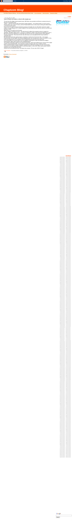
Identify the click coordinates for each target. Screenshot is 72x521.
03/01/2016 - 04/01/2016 (65, 317)
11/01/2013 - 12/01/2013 (65, 285)
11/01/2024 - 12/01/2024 (65, 433)
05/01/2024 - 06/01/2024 (65, 426)
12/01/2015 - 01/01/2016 (65, 313)
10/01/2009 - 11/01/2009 (65, 231)
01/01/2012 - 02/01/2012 (65, 261)
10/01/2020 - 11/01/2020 (65, 378)
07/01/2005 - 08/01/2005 (65, 173)
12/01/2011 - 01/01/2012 (65, 260)
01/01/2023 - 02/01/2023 (65, 408)
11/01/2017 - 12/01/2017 (65, 339)
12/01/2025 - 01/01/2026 (65, 448)
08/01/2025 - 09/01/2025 (65, 443)
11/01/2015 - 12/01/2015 (65, 312)
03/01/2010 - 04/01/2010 (65, 236)
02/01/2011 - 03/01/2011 (65, 248)
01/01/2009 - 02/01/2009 (65, 220)
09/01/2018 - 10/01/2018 (65, 350)
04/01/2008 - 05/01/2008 (65, 210)
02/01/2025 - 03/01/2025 (65, 436)
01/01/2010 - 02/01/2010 (65, 234)
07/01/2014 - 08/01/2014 (65, 294)
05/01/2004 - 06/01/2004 (65, 158)
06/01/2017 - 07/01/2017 (65, 333)
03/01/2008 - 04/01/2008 (65, 209)
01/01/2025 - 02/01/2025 (65, 435)
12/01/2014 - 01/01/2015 (65, 300)
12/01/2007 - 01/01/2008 (65, 206)
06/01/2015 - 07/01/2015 (65, 307)
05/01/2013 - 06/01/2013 (65, 279)
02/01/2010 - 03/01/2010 (65, 235)
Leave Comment (7, 50)
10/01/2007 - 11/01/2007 (65, 204)
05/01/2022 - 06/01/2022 (65, 400)
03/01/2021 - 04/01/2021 (65, 384)
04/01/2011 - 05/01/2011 (65, 251)
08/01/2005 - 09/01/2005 (65, 175)
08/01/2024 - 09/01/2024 (65, 430)
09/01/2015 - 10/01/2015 (65, 310)
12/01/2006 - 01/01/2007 (65, 193)
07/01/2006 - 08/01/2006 (65, 187)
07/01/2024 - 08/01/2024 (65, 429)
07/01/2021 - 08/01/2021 (65, 388)
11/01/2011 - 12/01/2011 (65, 259)
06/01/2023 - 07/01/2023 (65, 414)
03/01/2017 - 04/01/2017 (65, 330)
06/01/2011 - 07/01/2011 (65, 253)
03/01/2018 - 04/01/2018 (65, 344)
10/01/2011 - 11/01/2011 (65, 257)
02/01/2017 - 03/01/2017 (65, 329)
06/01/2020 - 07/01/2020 (65, 374)
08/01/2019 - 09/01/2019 (65, 363)
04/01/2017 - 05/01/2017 (65, 331)
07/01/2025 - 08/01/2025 (65, 442)
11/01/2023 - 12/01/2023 (65, 420)
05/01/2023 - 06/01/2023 (65, 413)
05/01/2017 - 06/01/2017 (65, 332)
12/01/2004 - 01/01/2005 (65, 166)
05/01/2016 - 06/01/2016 (65, 319)
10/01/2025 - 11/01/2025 (65, 445)
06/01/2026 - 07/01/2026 (65, 454)
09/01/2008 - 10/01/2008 (65, 216)
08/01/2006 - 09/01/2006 (65, 188)
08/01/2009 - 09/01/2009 (65, 228)
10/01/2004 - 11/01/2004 (65, 163)
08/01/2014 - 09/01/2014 (65, 295)
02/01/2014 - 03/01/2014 (65, 289)
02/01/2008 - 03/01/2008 (65, 208)
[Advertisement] (45, 9)
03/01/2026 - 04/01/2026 (65, 451)
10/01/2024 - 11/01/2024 (65, 432)
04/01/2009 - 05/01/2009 (65, 224)
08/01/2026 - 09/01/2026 (65, 457)
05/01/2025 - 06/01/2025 (65, 440)
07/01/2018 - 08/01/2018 (65, 348)
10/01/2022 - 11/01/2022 (65, 405)
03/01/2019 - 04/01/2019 (65, 357)
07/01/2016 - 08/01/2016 (65, 321)
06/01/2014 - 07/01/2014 (65, 293)
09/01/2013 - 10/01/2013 (65, 283)
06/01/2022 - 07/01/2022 (65, 401)
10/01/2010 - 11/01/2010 (65, 244)
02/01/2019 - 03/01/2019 (65, 356)
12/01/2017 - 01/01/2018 (65, 340)
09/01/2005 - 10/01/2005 (65, 176)
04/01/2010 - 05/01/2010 (65, 237)
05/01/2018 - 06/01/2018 (65, 346)
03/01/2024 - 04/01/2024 (65, 424)
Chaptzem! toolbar (53, 13)
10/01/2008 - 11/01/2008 (65, 217)
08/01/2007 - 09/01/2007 (65, 201)
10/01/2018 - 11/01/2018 (65, 351)
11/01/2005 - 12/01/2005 (65, 178)
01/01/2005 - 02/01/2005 (65, 167)
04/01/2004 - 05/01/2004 (65, 157)
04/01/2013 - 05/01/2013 (65, 278)
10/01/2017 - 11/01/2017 (65, 338)
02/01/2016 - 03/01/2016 (65, 316)
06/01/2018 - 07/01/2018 (65, 347)
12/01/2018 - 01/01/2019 (65, 354)
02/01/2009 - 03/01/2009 (65, 222)
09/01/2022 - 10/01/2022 (65, 404)
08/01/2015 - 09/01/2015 (65, 309)
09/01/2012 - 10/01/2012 (65, 270)
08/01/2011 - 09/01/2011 (65, 255)
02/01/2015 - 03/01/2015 (65, 302)
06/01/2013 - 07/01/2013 (65, 280)
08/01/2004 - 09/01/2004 (65, 161)
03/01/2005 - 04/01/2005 (65, 169)
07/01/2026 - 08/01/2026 (65, 455)
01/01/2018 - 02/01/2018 (65, 341)
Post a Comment (12, 54)
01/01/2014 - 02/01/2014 (65, 288)
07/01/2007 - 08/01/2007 (65, 200)
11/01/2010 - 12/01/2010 (65, 245)
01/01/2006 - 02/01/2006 (65, 180)
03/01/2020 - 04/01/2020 (65, 370)
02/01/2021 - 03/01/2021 (65, 383)
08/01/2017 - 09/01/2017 (65, 336)
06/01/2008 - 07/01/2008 (65, 213)
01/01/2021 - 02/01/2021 (65, 382)
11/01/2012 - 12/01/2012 (65, 272)
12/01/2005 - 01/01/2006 (65, 179)
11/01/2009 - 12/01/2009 (65, 232)
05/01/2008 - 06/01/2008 (65, 212)
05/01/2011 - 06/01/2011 (65, 252)
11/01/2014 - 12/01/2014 (65, 299)
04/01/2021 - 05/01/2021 (65, 385)
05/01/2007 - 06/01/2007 (65, 198)
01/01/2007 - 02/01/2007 (65, 194)
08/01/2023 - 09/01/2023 (65, 416)
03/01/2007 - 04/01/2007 (65, 196)
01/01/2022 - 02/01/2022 (65, 395)
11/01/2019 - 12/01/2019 (65, 366)
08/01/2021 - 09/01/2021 (65, 389)
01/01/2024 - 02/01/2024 (65, 422)
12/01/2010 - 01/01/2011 (65, 246)
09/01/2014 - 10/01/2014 (65, 297)
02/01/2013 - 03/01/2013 (65, 275)
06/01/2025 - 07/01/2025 (65, 441)
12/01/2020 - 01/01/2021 (65, 380)
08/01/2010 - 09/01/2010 (65, 242)
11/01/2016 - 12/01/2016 (65, 326)
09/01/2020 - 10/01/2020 (65, 377)
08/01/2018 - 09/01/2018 (65, 349)
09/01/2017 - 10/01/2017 (65, 337)
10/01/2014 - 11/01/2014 (65, 298)
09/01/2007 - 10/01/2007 (65, 203)
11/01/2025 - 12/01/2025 (65, 447)
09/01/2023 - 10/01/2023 (65, 417)
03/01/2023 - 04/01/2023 (65, 411)
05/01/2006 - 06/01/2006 (65, 185)
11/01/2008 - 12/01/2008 (65, 218)
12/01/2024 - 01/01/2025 (65, 434)
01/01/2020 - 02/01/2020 (65, 368)
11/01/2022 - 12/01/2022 (65, 406)
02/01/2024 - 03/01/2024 (65, 423)
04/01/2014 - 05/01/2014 (65, 291)
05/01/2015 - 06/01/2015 (65, 306)
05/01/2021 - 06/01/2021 (65, 386)
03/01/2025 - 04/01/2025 (65, 438)
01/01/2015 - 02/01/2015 (65, 301)
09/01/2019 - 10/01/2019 (65, 364)
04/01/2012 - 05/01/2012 (65, 264)
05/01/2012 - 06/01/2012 (65, 265)
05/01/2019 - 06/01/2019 (65, 359)
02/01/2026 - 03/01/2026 (65, 450)
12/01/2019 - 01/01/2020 (65, 367)
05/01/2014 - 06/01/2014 (65, 292)
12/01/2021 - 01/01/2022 (65, 394)
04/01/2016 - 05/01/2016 (65, 318)
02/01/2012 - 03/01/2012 (65, 262)
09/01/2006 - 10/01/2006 (65, 189)
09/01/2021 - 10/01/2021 (65, 391)
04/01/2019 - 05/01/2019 (65, 358)
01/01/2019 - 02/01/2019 (65, 355)
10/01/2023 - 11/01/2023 (65, 419)
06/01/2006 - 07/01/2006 (65, 186)
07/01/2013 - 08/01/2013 (65, 281)
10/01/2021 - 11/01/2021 (65, 392)
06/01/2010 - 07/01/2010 (65, 239)
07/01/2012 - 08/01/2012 (65, 267)
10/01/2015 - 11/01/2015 (65, 311)
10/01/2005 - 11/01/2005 (65, 177)
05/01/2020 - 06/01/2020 (65, 373)
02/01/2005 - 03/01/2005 (65, 168)
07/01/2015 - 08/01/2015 (65, 308)
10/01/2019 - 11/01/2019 (65, 365)
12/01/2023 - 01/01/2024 (65, 421)
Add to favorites (45, 13)
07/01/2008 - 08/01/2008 (65, 214)
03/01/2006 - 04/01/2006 (65, 182)
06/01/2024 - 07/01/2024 (65, 427)
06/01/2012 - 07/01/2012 (65, 266)
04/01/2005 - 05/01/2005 (65, 170)
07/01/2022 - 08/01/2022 (65, 402)
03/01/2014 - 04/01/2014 (65, 290)
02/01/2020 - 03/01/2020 (65, 369)
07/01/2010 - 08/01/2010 (65, 241)
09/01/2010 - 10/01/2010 (65, 243)
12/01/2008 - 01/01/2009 (65, 219)
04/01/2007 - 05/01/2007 (65, 197)
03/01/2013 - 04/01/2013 (65, 276)
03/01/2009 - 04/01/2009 (65, 223)
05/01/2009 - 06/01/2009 (65, 225)
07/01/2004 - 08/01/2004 (65, 160)
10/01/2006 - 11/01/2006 (65, 190)
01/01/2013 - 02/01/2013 (65, 274)
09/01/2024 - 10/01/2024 (65, 431)
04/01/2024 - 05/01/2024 (65, 425)
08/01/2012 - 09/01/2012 (65, 269)
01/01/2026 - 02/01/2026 (65, 449)
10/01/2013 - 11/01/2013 (65, 284)
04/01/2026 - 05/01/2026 (65, 452)
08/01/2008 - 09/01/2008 (65, 215)
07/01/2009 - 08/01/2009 (65, 227)
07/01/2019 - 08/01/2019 (65, 361)
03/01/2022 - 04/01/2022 (65, 397)
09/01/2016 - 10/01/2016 (65, 323)
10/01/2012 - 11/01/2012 (65, 271)
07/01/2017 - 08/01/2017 (65, 335)
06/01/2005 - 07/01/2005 (65, 172)
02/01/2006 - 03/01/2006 (65, 181)
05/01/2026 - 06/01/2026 (65, 453)
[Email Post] (5, 51)
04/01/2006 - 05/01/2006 (65, 184)
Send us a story (67, 17)
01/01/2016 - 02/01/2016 (65, 314)
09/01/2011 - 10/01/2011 (65, 256)
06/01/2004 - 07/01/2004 (65, 159)
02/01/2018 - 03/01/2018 (65, 342)
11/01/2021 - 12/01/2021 (65, 393)
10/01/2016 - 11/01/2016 (65, 325)
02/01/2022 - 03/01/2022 (65, 396)
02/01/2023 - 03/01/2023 (65, 410)
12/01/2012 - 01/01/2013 (65, 273)
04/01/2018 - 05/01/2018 (65, 345)
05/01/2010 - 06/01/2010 (65, 238)
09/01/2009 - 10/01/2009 (65, 229)
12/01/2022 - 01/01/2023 (65, 407)
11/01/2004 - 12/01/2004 (65, 165)
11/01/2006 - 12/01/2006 (65, 191)
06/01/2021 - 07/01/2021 (65, 387)
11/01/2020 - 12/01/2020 (65, 379)
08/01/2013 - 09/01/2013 (65, 282)
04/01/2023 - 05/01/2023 (65, 412)
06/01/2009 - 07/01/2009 (65, 226)
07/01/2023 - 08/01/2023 (65, 415)
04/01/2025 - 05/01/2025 (65, 439)
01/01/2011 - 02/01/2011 (65, 247)
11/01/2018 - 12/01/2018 (65, 353)
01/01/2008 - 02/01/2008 (65, 207)
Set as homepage (37, 13)
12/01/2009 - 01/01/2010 (65, 233)
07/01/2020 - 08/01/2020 (65, 375)
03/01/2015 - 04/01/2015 (65, 303)
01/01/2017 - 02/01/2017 (65, 328)
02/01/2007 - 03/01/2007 (65, 195)
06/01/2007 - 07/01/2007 (65, 199)
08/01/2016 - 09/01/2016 (65, 322)
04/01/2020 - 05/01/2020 (65, 372)
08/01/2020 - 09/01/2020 (65, 376)
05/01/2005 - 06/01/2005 (65, 171)
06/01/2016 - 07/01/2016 (65, 320)
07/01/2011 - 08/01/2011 (65, 254)
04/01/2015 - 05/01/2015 (65, 304)
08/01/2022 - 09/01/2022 (65, 403)
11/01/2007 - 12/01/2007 (65, 205)
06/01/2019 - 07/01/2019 (65, 360)
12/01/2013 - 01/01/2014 (65, 286)
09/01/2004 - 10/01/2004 (65, 162)
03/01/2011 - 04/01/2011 (65, 250)
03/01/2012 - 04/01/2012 (65, 263)
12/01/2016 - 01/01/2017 (65, 327)
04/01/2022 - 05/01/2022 (65, 398)
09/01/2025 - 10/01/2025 (65, 444)
